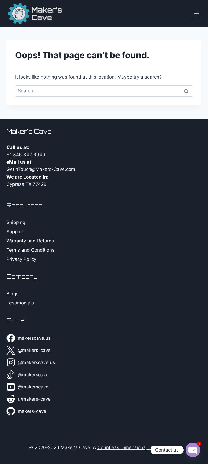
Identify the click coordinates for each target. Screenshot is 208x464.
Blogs (12, 293)
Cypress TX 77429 (26, 184)
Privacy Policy (21, 259)
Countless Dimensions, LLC (127, 447)
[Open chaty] (193, 450)
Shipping (15, 222)
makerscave (35, 374)
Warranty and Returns (30, 241)
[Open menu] (196, 13)
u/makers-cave (34, 399)
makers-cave (32, 411)
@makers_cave (34, 350)
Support (15, 231)
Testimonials (20, 303)
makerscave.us (34, 338)
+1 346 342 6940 (25, 154)
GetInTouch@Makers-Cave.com (40, 169)
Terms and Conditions (30, 250)
